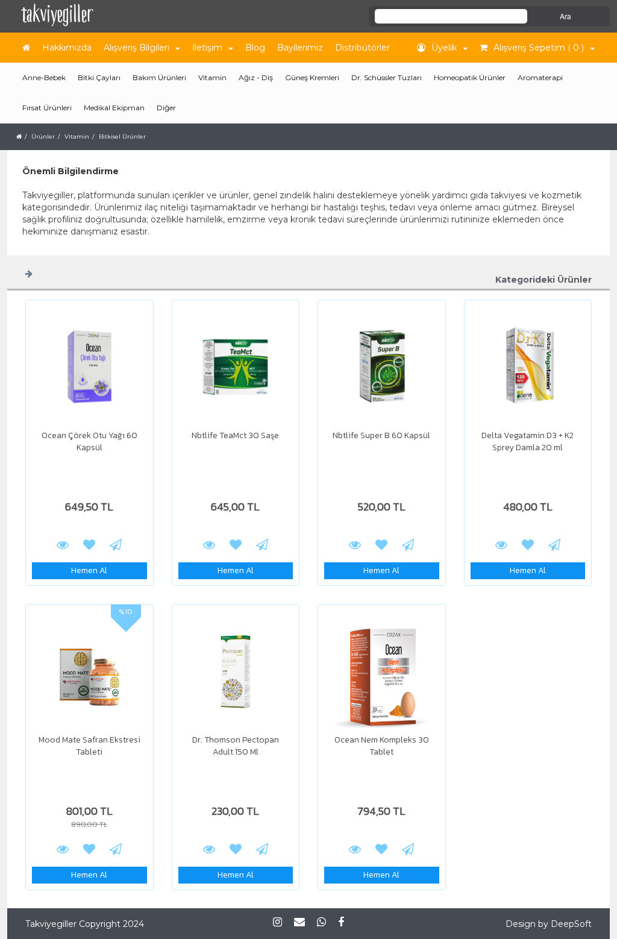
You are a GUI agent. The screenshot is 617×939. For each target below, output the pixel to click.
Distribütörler (362, 47)
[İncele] (89, 366)
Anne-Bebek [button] (44, 77)
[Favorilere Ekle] (89, 544)
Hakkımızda (67, 47)
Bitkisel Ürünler (122, 136)
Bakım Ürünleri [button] (159, 77)
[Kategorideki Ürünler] (29, 273)
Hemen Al (89, 570)
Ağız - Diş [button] (256, 77)
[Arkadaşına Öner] (116, 544)
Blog (255, 47)
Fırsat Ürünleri (47, 107)
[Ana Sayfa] (26, 48)
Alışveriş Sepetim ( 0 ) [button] (538, 47)
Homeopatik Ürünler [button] (470, 77)
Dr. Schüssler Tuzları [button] (386, 77)
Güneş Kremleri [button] (312, 77)
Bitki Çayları (99, 77)
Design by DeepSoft (549, 924)
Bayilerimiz (300, 47)
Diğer (166, 107)
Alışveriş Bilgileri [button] (136, 47)
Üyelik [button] (444, 47)
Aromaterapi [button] (540, 77)
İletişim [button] (207, 47)
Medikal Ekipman (114, 107)
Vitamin (76, 136)
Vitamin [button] (212, 77)
